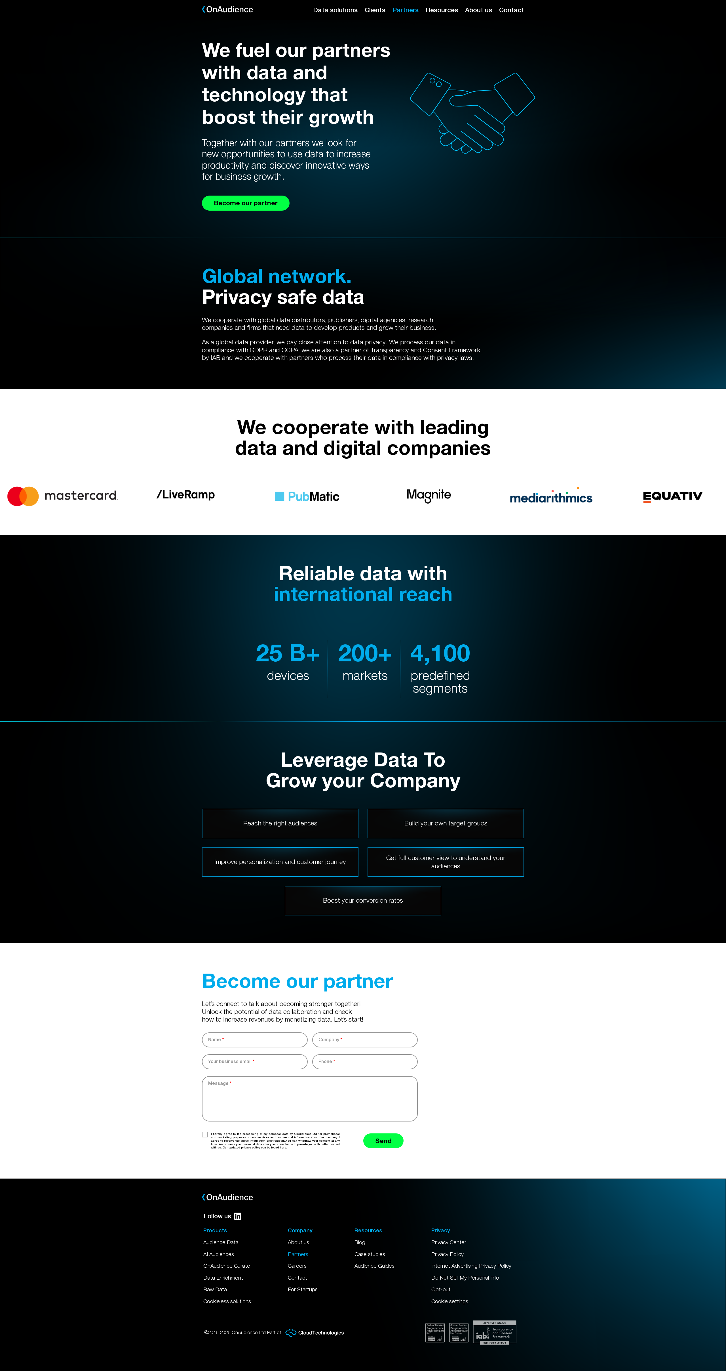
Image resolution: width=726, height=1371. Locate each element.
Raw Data (215, 1289)
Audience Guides (374, 1266)
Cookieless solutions (227, 1301)
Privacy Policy (447, 1254)
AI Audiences (218, 1254)
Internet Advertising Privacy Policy (471, 1266)
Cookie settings (449, 1301)
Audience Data (221, 1242)
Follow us (217, 1216)
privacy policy (250, 1147)
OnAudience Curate (226, 1266)
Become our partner (246, 203)
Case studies (369, 1254)
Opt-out (441, 1289)
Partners (405, 10)
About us (478, 10)
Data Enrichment (223, 1277)
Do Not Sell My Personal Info (465, 1277)
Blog (359, 1242)
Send (383, 1140)
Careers (297, 1266)
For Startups (303, 1289)
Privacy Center (448, 1242)
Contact (511, 10)
